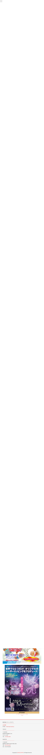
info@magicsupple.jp (10, 726)
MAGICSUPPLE (21, 752)
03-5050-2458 (8, 736)
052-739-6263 (8, 745)
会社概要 (4, 725)
